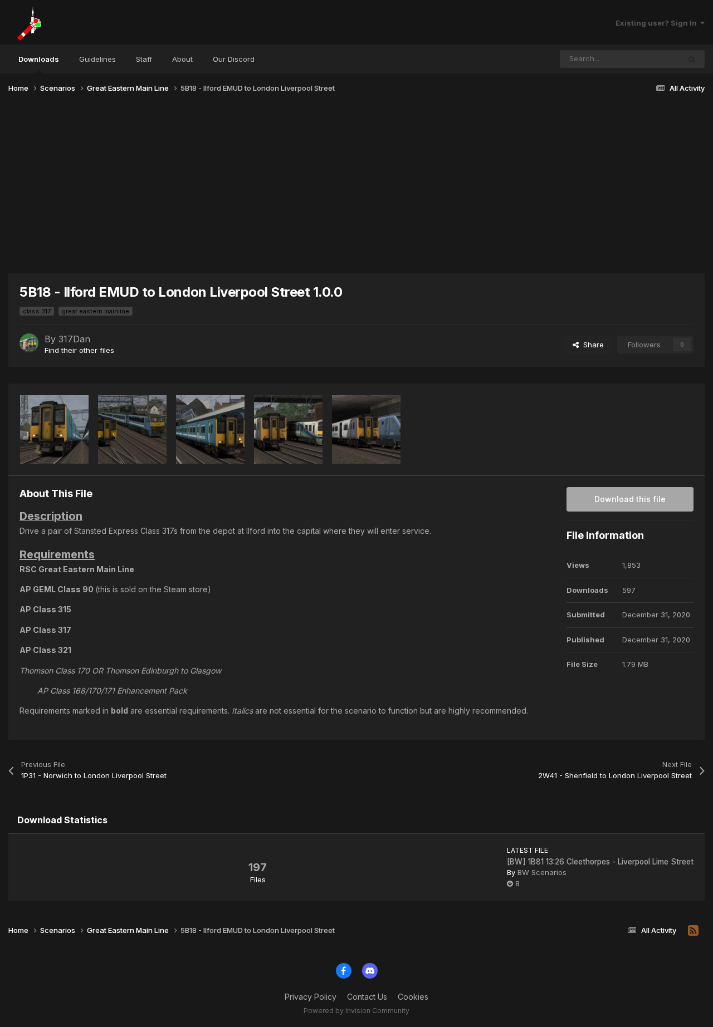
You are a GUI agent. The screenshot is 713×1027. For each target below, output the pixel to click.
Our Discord (234, 59)
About (182, 59)
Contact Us (367, 996)
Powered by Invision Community (356, 1010)
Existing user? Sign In (658, 22)
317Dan (74, 339)
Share (591, 344)
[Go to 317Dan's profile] (28, 342)
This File (651, 59)
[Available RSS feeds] (693, 930)
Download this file (630, 499)
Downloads (38, 59)
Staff (144, 59)
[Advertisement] (356, 188)
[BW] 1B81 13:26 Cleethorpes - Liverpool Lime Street (600, 861)
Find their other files (79, 350)
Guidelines (97, 59)
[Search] (692, 59)
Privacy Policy (310, 996)
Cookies (413, 996)
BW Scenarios (542, 872)
